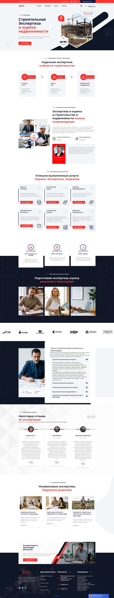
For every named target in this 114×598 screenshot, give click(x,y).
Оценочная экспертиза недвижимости (64, 392)
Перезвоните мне (87, 1)
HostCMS (57, 596)
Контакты (64, 6)
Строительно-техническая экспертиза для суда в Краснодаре (67, 396)
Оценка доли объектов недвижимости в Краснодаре (57, 513)
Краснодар (65, 1)
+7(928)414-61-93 (22, 1)
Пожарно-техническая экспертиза (63, 383)
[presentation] (89, 417)
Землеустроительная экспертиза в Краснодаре (29, 513)
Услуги (56, 6)
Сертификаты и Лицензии (46, 576)
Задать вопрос (29, 560)
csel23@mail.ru (64, 588)
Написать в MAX (44, 590)
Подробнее (23, 525)
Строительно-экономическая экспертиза (65, 387)
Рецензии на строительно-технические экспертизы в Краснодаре (82, 514)
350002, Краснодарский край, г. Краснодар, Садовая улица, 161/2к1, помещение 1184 (67, 578)
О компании (47, 6)
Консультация (25, 43)
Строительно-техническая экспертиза (64, 359)
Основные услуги (44, 583)
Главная (39, 6)
